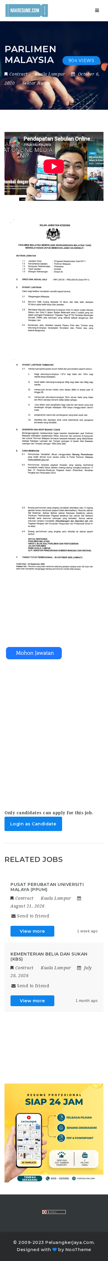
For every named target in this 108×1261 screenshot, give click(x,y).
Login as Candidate (33, 824)
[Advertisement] (54, 732)
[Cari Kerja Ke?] (26, 10)
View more (32, 931)
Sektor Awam (36, 83)
